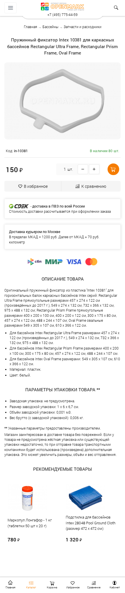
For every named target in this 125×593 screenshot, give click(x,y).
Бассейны (50, 26)
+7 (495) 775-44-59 (62, 14)
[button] (113, 169)
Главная (30, 26)
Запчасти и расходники (82, 26)
